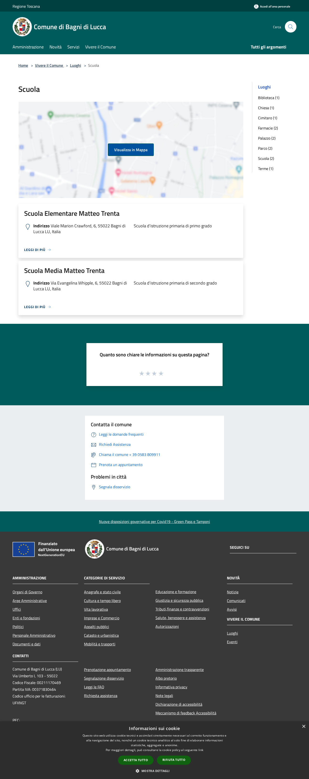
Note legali (164, 695)
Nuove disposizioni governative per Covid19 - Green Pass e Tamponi (154, 521)
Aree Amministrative (30, 600)
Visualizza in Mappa (130, 150)
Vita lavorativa (96, 609)
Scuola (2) (266, 158)
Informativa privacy (171, 687)
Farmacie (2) (268, 128)
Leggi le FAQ (94, 687)
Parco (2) (265, 148)
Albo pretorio (166, 678)
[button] (154, 770)
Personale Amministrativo (34, 635)
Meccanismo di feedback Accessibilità (185, 713)
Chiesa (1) (266, 108)
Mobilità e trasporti (99, 644)
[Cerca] (290, 27)
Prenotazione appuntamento (107, 669)
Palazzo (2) (266, 138)
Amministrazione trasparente (179, 669)
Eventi (232, 642)
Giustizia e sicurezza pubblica (179, 600)
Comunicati (236, 600)
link (200, 750)
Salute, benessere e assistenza (180, 618)
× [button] (303, 726)
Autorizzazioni (167, 626)
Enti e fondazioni (26, 618)
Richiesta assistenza (100, 695)
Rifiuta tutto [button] (173, 760)
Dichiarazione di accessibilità (178, 704)
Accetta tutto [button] (136, 760)
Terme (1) (265, 168)
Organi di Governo (27, 592)
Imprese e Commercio (101, 618)
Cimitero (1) (267, 118)
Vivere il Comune (49, 65)
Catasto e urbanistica (101, 635)
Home (23, 65)
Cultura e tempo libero (102, 600)
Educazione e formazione (175, 592)
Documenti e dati (27, 644)
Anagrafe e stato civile (102, 592)
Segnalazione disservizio (104, 678)
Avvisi (232, 609)
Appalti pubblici (96, 627)
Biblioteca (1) (268, 98)
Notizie (233, 592)
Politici (18, 627)
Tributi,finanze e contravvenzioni (182, 609)
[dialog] (154, 750)
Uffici (17, 609)
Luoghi (75, 65)
